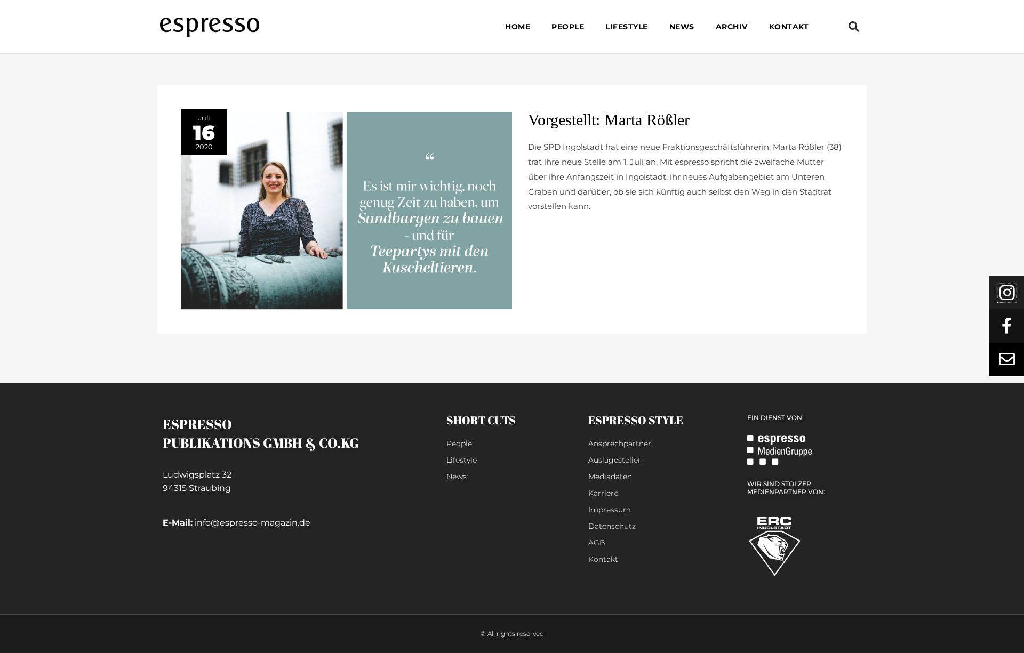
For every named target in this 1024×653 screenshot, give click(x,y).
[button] (854, 26)
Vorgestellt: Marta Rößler (609, 119)
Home (517, 26)
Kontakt (789, 26)
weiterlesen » (554, 232)
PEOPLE (567, 26)
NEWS (681, 26)
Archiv (732, 26)
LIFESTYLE (626, 26)
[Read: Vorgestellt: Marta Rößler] (346, 209)
